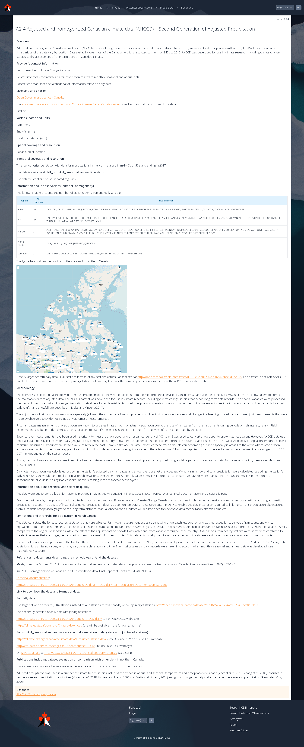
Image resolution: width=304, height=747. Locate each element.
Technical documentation (32, 578)
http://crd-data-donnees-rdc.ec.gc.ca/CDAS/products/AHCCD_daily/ (59, 618)
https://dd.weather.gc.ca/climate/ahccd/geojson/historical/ (80, 652)
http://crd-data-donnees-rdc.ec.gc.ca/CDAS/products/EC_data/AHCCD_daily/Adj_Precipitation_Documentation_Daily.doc (91, 584)
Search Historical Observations (249, 713)
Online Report (114, 7)
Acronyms (236, 719)
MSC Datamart (30, 652)
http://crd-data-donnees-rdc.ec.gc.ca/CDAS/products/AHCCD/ (55, 646)
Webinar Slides (239, 730)
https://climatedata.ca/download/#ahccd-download (49, 625)
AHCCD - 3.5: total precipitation (36, 694)
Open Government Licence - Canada (39, 97)
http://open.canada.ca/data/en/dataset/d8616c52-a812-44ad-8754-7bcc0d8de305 (189, 377)
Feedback (187, 7)
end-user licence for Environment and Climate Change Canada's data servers (71, 104)
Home (98, 7)
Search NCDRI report (243, 707)
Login (132, 713)
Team (233, 724)
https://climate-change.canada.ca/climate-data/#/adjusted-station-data (61, 639)
